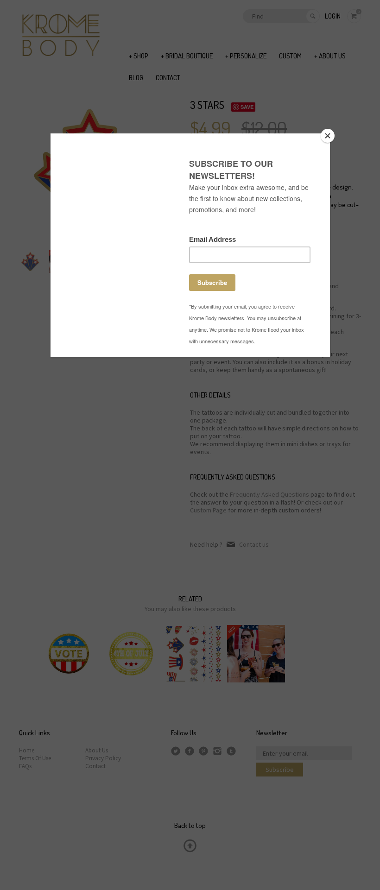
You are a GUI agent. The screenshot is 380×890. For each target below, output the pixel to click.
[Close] (328, 136)
